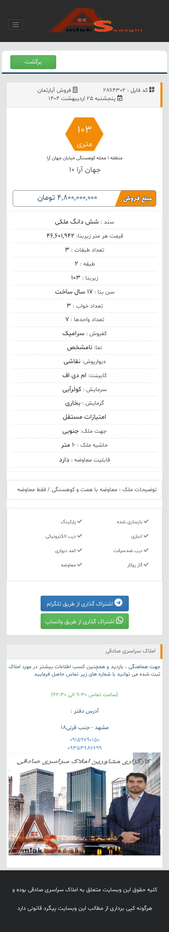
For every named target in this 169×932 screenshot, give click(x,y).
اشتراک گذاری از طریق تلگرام (80, 604)
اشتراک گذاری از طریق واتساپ (80, 622)
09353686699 (84, 748)
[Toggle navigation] (15, 24)
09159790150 (85, 740)
